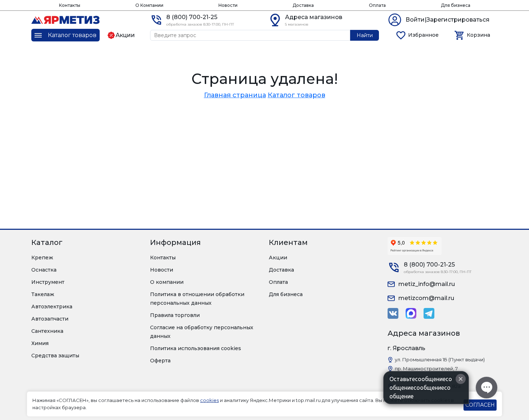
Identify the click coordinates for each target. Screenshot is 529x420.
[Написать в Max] (411, 313)
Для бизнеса (455, 5)
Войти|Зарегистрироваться (447, 19)
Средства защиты (55, 355)
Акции (278, 257)
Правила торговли (175, 315)
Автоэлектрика (51, 306)
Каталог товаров (296, 95)
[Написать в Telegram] (429, 313)
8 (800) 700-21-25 (191, 17)
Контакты (69, 5)
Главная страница (235, 95)
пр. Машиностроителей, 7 (426, 368)
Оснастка (43, 270)
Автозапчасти (49, 319)
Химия (40, 343)
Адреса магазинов (313, 17)
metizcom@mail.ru (426, 298)
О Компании (149, 5)
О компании (167, 282)
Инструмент (47, 282)
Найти (365, 35)
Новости (228, 5)
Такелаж (42, 294)
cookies (209, 400)
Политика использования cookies (195, 348)
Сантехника (47, 331)
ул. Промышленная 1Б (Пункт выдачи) (440, 359)
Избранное (423, 35)
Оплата (377, 5)
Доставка (303, 5)
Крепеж (42, 257)
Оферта (160, 360)
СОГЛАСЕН (480, 405)
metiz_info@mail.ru (426, 284)
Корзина (478, 35)
